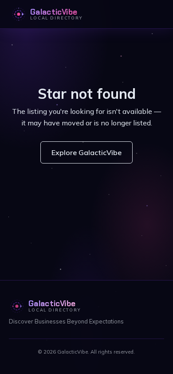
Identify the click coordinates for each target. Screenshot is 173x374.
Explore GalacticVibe (86, 152)
